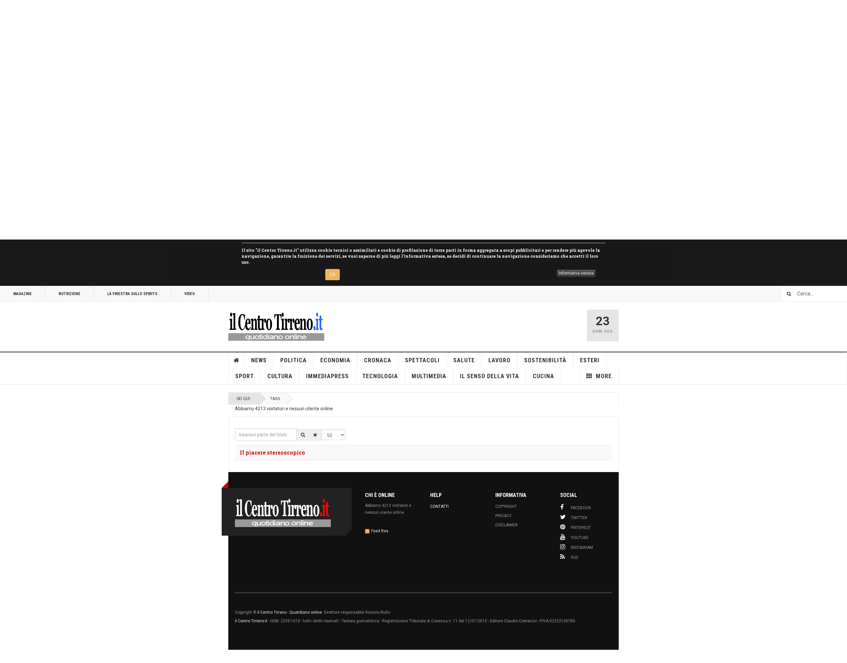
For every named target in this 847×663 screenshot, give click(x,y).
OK (332, 274)
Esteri (590, 360)
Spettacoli (422, 360)
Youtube (580, 537)
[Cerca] (302, 434)
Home (237, 360)
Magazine (22, 293)
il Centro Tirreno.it (251, 621)
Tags (275, 398)
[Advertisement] (198, 120)
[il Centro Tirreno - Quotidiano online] (276, 325)
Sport (244, 376)
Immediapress (327, 376)
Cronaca (377, 360)
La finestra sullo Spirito (132, 293)
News (259, 360)
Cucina (543, 376)
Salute (464, 360)
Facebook (581, 508)
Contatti (439, 506)
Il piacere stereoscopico (272, 452)
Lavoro (499, 360)
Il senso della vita (489, 376)
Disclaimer (506, 525)
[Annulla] (315, 434)
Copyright (506, 506)
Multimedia (429, 376)
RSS (574, 557)
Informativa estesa (576, 273)
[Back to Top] (6, 656)
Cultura (279, 376)
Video (189, 293)
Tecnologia (380, 376)
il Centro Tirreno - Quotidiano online (289, 612)
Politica (293, 360)
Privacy (503, 515)
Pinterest (581, 527)
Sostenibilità (545, 360)
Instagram (582, 547)
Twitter (579, 517)
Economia (335, 360)
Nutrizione (69, 293)
